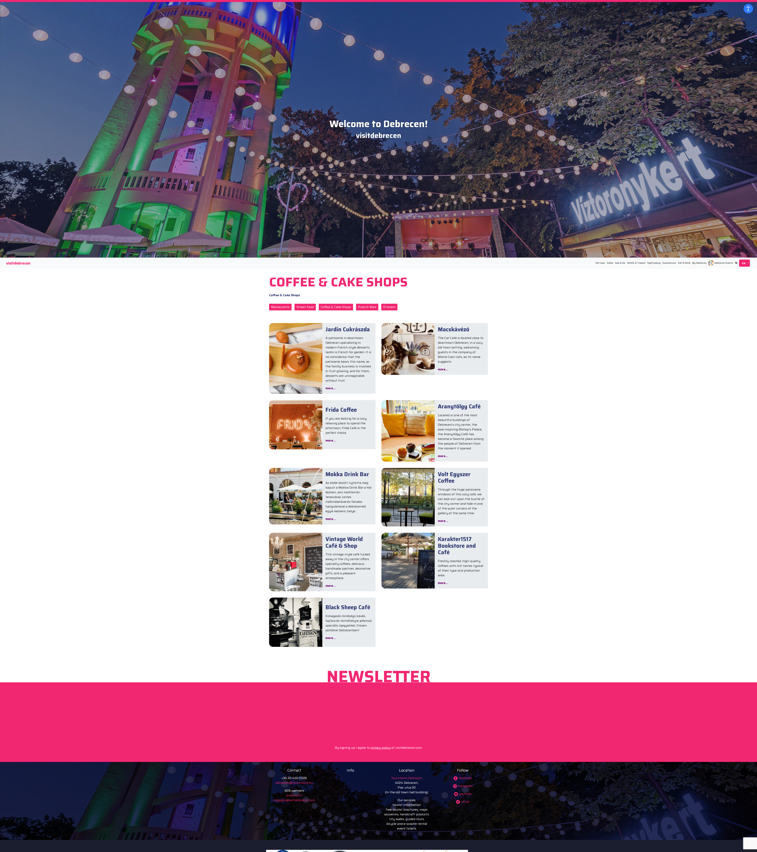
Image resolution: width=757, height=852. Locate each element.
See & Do (620, 263)
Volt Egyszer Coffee (454, 477)
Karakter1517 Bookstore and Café (457, 546)
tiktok (465, 801)
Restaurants (280, 306)
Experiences (669, 263)
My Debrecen (699, 263)
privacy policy (381, 747)
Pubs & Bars (367, 306)
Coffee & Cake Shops (336, 306)
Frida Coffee (341, 409)
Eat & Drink (684, 263)
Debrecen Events (723, 263)
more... (330, 388)
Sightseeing (654, 263)
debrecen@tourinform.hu (294, 782)
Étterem (389, 306)
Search (736, 263)
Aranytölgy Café (459, 406)
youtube (465, 793)
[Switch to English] (744, 263)
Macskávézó (453, 329)
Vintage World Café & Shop (344, 542)
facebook (465, 778)
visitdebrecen (18, 263)
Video (610, 263)
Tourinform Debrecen (406, 778)
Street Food (305, 306)
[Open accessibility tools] (748, 8)
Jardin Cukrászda (347, 329)
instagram (465, 785)
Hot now (600, 263)
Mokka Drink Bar (347, 474)
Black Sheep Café (347, 607)
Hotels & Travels (636, 263)
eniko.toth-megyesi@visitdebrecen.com (294, 798)
